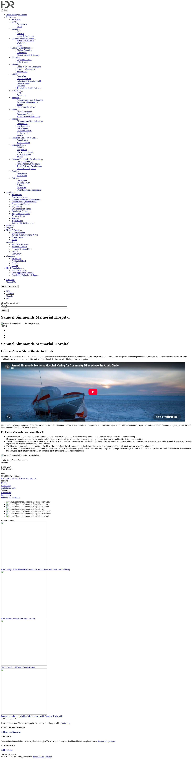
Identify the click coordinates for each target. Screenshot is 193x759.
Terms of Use (38, 757)
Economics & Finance (21, 204)
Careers (9, 256)
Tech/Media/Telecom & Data (24, 138)
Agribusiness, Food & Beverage (30, 100)
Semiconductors (23, 142)
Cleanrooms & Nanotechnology (30, 121)
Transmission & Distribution (28, 116)
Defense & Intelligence (21, 48)
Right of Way (17, 221)
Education (16, 57)
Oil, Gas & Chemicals (26, 107)
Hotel (19, 93)
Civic (14, 22)
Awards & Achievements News (25, 235)
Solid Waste (22, 176)
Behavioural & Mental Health (29, 81)
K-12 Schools (22, 62)
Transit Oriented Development (29, 166)
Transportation (18, 145)
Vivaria (20, 135)
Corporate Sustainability (22, 249)
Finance (15, 64)
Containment (22, 123)
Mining (20, 105)
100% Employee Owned (16, 15)
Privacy (48, 757)
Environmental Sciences (22, 209)
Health (14, 74)
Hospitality (16, 90)
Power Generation (24, 112)
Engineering (17, 206)
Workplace (21, 43)
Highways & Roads (25, 152)
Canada (9, 296)
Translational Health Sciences (29, 88)
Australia (10, 293)
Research (15, 218)
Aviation (20, 147)
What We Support (19, 270)
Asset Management (19, 197)
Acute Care (21, 76)
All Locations (6, 750)
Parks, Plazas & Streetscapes (28, 164)
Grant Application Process (22, 273)
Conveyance (22, 180)
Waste (14, 171)
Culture (15, 29)
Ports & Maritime (24, 154)
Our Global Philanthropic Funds (25, 275)
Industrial (15, 97)
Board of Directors (19, 247)
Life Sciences (22, 128)
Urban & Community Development (26, 159)
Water (14, 178)
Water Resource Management (29, 190)
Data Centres (22, 140)
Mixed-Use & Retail (25, 41)
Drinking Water (23, 183)
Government (22, 24)
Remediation (22, 173)
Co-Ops (15, 265)
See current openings (106, 741)
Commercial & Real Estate (23, 38)
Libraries (20, 33)
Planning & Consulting (21, 211)
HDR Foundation (13, 268)
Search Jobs (16, 258)
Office (19, 45)
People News (17, 237)
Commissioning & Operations (24, 202)
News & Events (13, 230)
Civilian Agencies (24, 50)
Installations (22, 52)
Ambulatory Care (24, 78)
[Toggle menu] (15, 17)
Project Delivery (18, 216)
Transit (19, 157)
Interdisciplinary (23, 126)
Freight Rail (22, 149)
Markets (10, 17)
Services (10, 192)
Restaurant (21, 95)
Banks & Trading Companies (29, 67)
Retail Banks (22, 71)
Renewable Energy (25, 114)
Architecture (17, 194)
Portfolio (10, 225)
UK (7, 298)
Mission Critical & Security (28, 55)
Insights (9, 228)
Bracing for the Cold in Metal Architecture (18, 478)
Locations (10, 279)
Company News (18, 232)
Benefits (15, 263)
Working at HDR (19, 261)
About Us (10, 242)
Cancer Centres (23, 83)
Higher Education (24, 60)
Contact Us (11, 282)
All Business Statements (11, 732)
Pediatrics (21, 86)
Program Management (21, 213)
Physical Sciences (24, 131)
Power (14, 109)
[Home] (7, 7)
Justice (19, 26)
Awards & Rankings (20, 244)
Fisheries (20, 185)
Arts (18, 31)
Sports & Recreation (25, 36)
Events (14, 239)
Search (4, 305)
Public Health (22, 133)
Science (15, 119)
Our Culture (17, 254)
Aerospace (16, 19)
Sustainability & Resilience (23, 223)
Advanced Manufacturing (27, 102)
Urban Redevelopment (26, 168)
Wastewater (21, 187)
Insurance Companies (26, 69)
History (15, 251)
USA (8, 291)
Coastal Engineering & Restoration (26, 199)
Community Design (25, 161)
